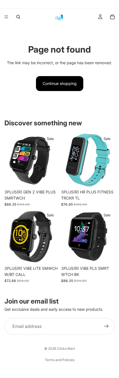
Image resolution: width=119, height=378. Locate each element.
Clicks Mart (66, 348)
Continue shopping (60, 83)
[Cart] (112, 17)
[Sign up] (106, 326)
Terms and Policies (59, 360)
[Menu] (6, 17)
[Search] (18, 17)
